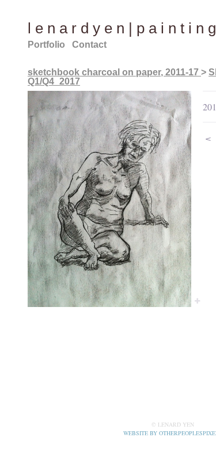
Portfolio (46, 44)
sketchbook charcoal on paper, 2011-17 (114, 72)
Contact (89, 44)
